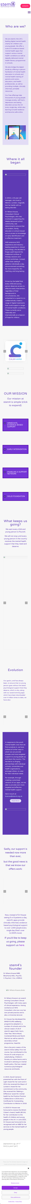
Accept (15, 1188)
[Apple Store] (15, 368)
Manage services (15, 1183)
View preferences (15, 1197)
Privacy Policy (18, 1201)
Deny (15, 1192)
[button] (28, 1168)
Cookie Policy (11, 1201)
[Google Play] (15, 373)
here (21, 945)
